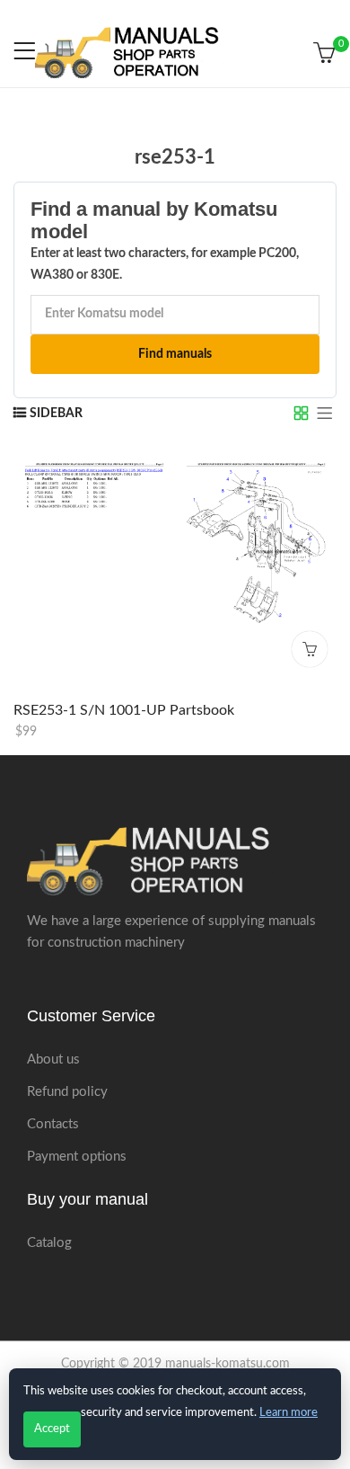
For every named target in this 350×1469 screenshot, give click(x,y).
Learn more (288, 1413)
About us (53, 1059)
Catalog (49, 1243)
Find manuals (175, 354)
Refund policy (67, 1092)
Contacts (53, 1124)
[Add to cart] (310, 648)
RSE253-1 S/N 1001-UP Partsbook (123, 709)
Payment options (77, 1156)
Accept (52, 1429)
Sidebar (56, 413)
